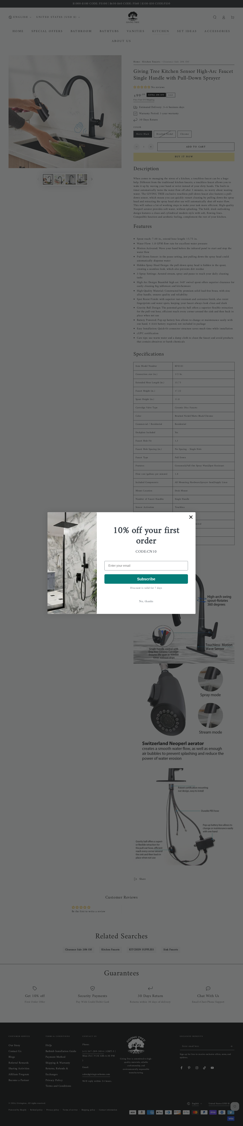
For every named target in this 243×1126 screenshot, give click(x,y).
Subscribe (146, 579)
